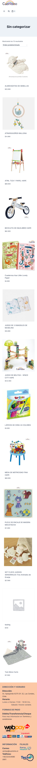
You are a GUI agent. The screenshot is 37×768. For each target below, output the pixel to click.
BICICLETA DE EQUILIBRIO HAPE (18, 228)
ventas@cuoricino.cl (10, 751)
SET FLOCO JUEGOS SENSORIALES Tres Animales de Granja (18, 574)
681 (4, 759)
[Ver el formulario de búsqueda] (9, 11)
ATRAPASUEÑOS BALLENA (16, 133)
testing (7, 625)
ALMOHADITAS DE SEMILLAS (17, 86)
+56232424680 (8, 757)
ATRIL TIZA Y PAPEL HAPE (15, 181)
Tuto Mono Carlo (11, 672)
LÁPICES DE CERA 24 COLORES (18, 425)
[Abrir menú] (4, 11)
